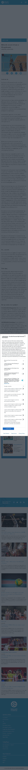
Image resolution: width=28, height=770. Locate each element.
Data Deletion (6, 433)
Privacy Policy (22, 433)
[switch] (23, 364)
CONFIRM (8, 428)
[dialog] (14, 385)
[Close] (25, 336)
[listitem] (14, 361)
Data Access (14, 433)
